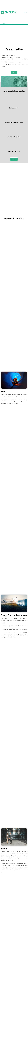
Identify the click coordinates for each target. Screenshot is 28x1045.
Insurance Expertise (14, 137)
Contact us (14, 159)
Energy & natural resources (14, 122)
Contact (14, 72)
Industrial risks (14, 108)
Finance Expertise (14, 151)
